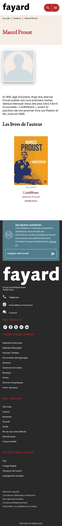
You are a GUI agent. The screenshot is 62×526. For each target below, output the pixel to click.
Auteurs (17, 18)
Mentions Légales (11, 491)
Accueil (6, 18)
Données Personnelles (13, 499)
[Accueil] (16, 7)
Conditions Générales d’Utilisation (19, 495)
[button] (31, 342)
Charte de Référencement (15, 502)
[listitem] (5, 327)
